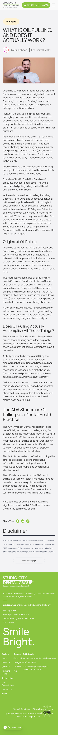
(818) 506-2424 (29, 662)
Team (4, 693)
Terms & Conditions (21, 709)
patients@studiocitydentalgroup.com (39, 658)
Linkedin (17, 666)
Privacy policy (39, 709)
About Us (6, 662)
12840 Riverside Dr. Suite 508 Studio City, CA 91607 (35, 668)
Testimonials (7, 678)
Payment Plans (6, 672)
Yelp (15, 670)
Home (4, 658)
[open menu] (53, 5)
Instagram (18, 662)
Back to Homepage (29, 560)
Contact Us (7, 689)
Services (6, 666)
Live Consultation (8, 683)
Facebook (18, 658)
